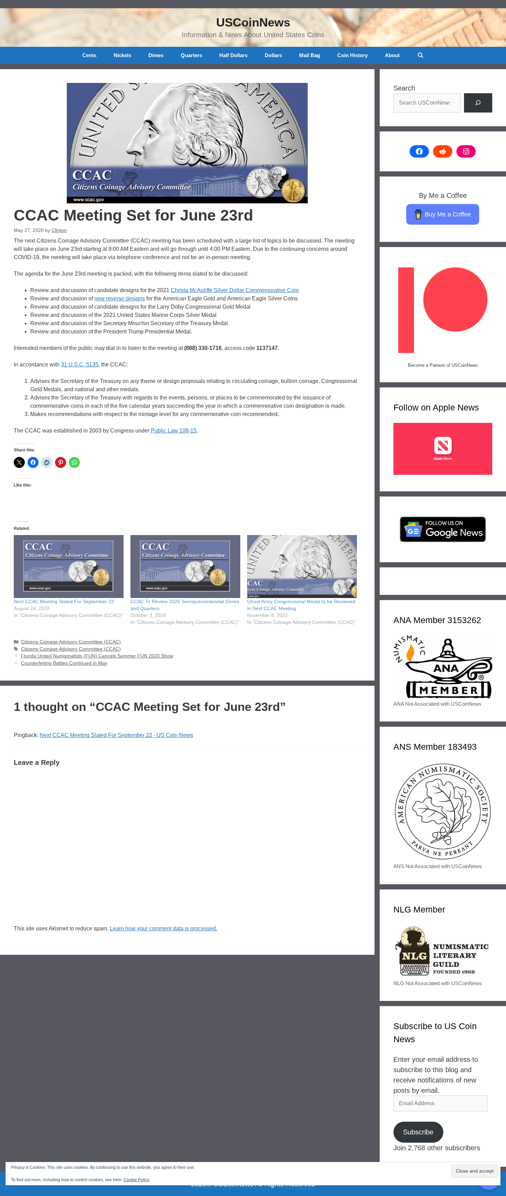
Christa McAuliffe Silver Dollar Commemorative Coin (235, 290)
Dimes (156, 55)
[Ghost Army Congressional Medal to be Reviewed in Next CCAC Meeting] (302, 566)
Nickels (122, 55)
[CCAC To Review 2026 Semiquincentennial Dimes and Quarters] (185, 566)
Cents (89, 55)
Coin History (352, 55)
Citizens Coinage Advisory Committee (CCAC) (71, 641)
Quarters (191, 55)
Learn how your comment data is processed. (163, 928)
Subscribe (418, 1132)
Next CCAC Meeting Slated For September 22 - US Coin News (116, 735)
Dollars (273, 55)
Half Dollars (233, 55)
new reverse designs (119, 298)
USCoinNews (253, 22)
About (392, 55)
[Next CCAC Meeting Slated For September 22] (69, 566)
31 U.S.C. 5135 (79, 364)
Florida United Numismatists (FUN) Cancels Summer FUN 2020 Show (97, 656)
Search (404, 88)
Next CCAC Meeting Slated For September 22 (64, 601)
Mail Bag (309, 55)
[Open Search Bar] (420, 55)
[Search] (478, 103)
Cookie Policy (136, 1179)
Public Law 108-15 (174, 431)
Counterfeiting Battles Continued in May (64, 663)
